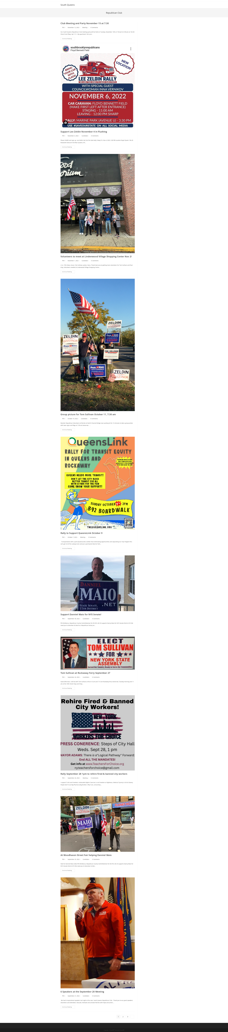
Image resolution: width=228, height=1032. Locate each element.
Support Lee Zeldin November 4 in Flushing (84, 131)
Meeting (84, 27)
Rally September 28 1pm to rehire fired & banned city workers (94, 773)
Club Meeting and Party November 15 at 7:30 (85, 23)
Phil (63, 27)
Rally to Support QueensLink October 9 (81, 533)
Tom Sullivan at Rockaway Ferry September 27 (85, 672)
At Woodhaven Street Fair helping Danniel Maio (86, 855)
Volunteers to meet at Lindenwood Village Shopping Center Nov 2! (96, 256)
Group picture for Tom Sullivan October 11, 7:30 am (88, 414)
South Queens (68, 4)
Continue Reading (68, 39)
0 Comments (94, 27)
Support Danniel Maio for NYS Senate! (81, 614)
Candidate (85, 136)
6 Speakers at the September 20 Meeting (82, 991)
